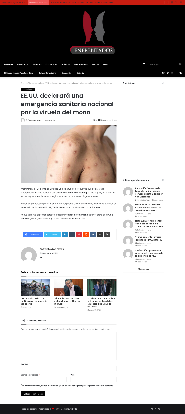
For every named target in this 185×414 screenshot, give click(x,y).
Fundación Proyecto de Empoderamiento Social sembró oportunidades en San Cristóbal (149, 192)
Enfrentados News (33, 120)
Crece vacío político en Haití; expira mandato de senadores (34, 301)
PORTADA (8, 64)
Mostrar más (143, 269)
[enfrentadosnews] (92, 32)
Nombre (25, 364)
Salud (105, 64)
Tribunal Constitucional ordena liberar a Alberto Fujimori (67, 301)
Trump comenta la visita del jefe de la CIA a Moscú (148, 238)
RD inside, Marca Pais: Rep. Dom (18, 73)
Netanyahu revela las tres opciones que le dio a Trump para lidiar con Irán (149, 223)
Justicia (95, 64)
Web (73, 375)
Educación (66, 73)
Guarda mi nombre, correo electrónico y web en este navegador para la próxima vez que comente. (68, 385)
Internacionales (81, 64)
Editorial (80, 73)
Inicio (25, 83)
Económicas (51, 64)
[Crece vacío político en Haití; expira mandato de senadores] (35, 287)
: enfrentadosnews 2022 (65, 409)
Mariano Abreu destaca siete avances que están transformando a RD (81, 2)
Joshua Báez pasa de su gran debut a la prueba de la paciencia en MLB (149, 253)
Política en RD (23, 64)
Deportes (37, 64)
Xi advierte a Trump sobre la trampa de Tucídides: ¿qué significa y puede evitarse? (101, 302)
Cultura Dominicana (47, 73)
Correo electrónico (30, 375)
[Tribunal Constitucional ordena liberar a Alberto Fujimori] (68, 287)
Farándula (65, 64)
